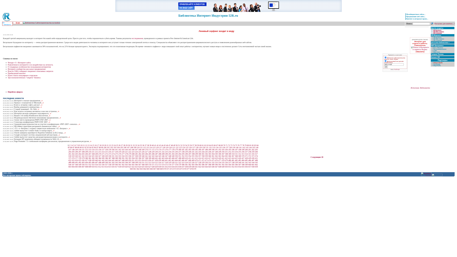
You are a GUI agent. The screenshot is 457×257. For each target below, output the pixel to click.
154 (93, 150)
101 (108, 147)
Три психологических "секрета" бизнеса (24, 78)
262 (73, 154)
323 (86, 156)
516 (159, 162)
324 (89, 156)
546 (69, 165)
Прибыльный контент (17, 73)
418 (213, 158)
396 (139, 158)
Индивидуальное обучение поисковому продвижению (37, 118)
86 (71, 147)
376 (73, 158)
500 (106, 162)
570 (149, 165)
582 (189, 165)
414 (199, 158)
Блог (18, 23)
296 (186, 154)
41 (155, 145)
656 (246, 167)
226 (143, 152)
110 (138, 147)
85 (69, 147)
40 (153, 145)
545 (256, 162)
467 (186, 160)
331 (113, 156)
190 (213, 150)
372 (249, 156)
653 (236, 167)
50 (177, 145)
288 (159, 154)
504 (119, 162)
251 (226, 152)
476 (216, 160)
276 (119, 154)
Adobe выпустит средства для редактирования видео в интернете (42, 137)
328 (103, 156)
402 (159, 158)
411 (189, 158)
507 (129, 162)
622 (133, 167)
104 (118, 147)
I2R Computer (437, 40)
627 (149, 167)
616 (113, 167)
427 (243, 158)
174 (159, 150)
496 (93, 162)
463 (173, 160)
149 (76, 150)
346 (163, 156)
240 (189, 152)
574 (163, 165)
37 (146, 145)
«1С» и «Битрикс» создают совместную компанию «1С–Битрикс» (42, 128)
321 (79, 156)
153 (89, 150)
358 (203, 156)
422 (226, 158)
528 (199, 162)
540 (239, 162)
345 (159, 156)
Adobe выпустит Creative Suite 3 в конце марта (34, 131)
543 (249, 162)
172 (153, 150)
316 (253, 154)
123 (180, 147)
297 (189, 154)
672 (171, 169)
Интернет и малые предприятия (28, 101)
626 (146, 167)
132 (210, 147)
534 (219, 162)
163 (123, 150)
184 (193, 150)
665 (148, 169)
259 (253, 152)
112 (144, 147)
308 (226, 154)
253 (233, 152)
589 (213, 165)
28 (124, 145)
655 (243, 167)
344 (156, 156)
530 (206, 162)
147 (69, 150)
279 (129, 154)
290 (166, 154)
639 (189, 167)
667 (154, 169)
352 (183, 156)
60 (200, 145)
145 (253, 147)
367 (233, 156)
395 (136, 158)
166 (133, 150)
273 (109, 154)
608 (86, 167)
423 (229, 158)
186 (199, 150)
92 (85, 147)
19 (103, 145)
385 (103, 158)
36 (143, 145)
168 (139, 150)
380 (86, 158)
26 (119, 145)
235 (173, 152)
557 (106, 165)
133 (213, 147)
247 (213, 152)
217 (113, 152)
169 (143, 150)
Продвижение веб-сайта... (416, 16)
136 (223, 147)
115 (154, 147)
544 (253, 162)
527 (196, 162)
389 (116, 158)
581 (186, 165)
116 (157, 147)
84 (257, 145)
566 (136, 165)
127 (193, 147)
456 (149, 160)
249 (219, 152)
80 (248, 145)
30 (129, 145)
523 (183, 162)
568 (143, 165)
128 (197, 147)
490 (73, 162)
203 (256, 150)
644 (206, 167)
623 (136, 167)
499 (103, 162)
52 (181, 145)
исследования (137, 38)
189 (209, 150)
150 (79, 150)
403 (163, 158)
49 (174, 145)
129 (200, 147)
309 (229, 154)
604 (73, 167)
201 (249, 150)
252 (229, 152)
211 (93, 152)
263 (76, 154)
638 (186, 167)
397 (143, 158)
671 (168, 169)
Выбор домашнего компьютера (28, 107)
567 (139, 165)
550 (83, 165)
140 (237, 147)
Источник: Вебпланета (420, 88)
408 (179, 158)
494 (86, 162)
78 (243, 145)
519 (169, 162)
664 (144, 169)
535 (223, 162)
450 (129, 160)
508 (133, 162)
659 (256, 167)
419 (216, 158)
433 (73, 160)
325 (93, 156)
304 (213, 154)
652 (233, 167)
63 (208, 145)
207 (79, 152)
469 (193, 160)
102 (111, 147)
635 (176, 167)
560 (116, 165)
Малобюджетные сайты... (415, 14)
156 (99, 150)
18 (100, 145)
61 (203, 145)
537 (229, 162)
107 (128, 147)
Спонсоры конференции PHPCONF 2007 (32, 122)
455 (146, 160)
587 (206, 165)
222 (129, 152)
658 (253, 167)
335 (126, 156)
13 (88, 145)
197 (236, 150)
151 (83, 150)
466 (183, 160)
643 (203, 167)
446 (116, 160)
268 (93, 154)
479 (226, 160)
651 (229, 167)
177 (169, 150)
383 (96, 158)
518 (166, 162)
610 (93, 167)
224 (136, 152)
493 (83, 162)
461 (166, 160)
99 (102, 147)
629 (156, 167)
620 (126, 167)
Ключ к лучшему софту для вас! (28, 105)
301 (203, 154)
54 (186, 145)
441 (99, 160)
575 (166, 165)
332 (116, 156)
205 (73, 152)
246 (209, 152)
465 (179, 160)
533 (216, 162)
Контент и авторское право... (417, 19)
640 (193, 167)
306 (219, 154)
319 (73, 156)
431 (256, 158)
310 (233, 154)
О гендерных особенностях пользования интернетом (29, 67)
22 (110, 145)
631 (163, 167)
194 (226, 150)
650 (226, 167)
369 (239, 156)
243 (199, 152)
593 (226, 165)
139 (233, 147)
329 (106, 156)
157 (103, 150)
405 (169, 158)
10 (81, 145)
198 (239, 150)
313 (243, 154)
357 (199, 156)
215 (106, 152)
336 (129, 156)
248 (216, 152)
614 (106, 167)
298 (193, 154)
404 (166, 158)
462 (169, 160)
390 (119, 158)
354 (189, 156)
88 (76, 147)
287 (156, 154)
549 (79, 165)
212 (96, 152)
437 (86, 160)
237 (179, 152)
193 (223, 150)
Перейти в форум (15, 92)
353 (186, 156)
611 (96, 167)
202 (253, 150)
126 (190, 147)
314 (246, 154)
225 (139, 152)
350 (176, 156)
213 (99, 152)
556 (103, 165)
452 (136, 160)
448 (123, 160)
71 (227, 145)
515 (156, 162)
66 (215, 145)
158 (106, 150)
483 (239, 160)
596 (236, 165)
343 (153, 156)
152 (86, 150)
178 (173, 150)
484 (243, 160)
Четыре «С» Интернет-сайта (19, 63)
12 (86, 145)
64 (210, 145)
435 (79, 160)
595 (233, 165)
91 (83, 147)
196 (233, 150)
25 (117, 145)
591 (219, 165)
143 (247, 147)
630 (159, 167)
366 (229, 156)
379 (83, 158)
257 (246, 152)
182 (186, 150)
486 (249, 160)
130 (203, 147)
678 (191, 169)
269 (96, 154)
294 (179, 154)
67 (217, 145)
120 (170, 147)
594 (229, 165)
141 (240, 147)
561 (119, 165)
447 (119, 160)
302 (206, 154)
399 (149, 158)
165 (129, 150)
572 (156, 165)
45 (165, 145)
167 (136, 150)
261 (69, 154)
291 (169, 154)
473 (206, 160)
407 (176, 158)
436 (83, 160)
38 (148, 145)
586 (203, 165)
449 (126, 160)
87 (74, 147)
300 (199, 154)
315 (249, 154)
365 (226, 156)
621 (129, 167)
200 (246, 150)
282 (139, 154)
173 (156, 150)
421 (223, 158)
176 (166, 150)
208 (83, 152)
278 (126, 154)
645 (209, 167)
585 (199, 165)
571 (153, 165)
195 (229, 150)
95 (93, 147)
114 (151, 147)
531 (209, 162)
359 (206, 156)
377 (76, 158)
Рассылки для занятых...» (444, 24)
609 (89, 167)
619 (123, 167)
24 (115, 145)
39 (150, 145)
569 (146, 165)
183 (189, 150)
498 (99, 162)
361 (213, 156)
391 (123, 158)
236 (176, 152)
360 (209, 156)
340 (143, 156)
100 (105, 147)
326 (96, 156)
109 (135, 147)
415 (203, 158)
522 (179, 162)
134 (217, 147)
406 (173, 158)
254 (236, 152)
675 (181, 169)
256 (243, 152)
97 (97, 147)
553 (93, 165)
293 (176, 154)
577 (173, 165)
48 (172, 145)
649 (223, 167)
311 (236, 154)
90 (81, 147)
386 (106, 158)
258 (249, 152)
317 (256, 154)
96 (95, 147)
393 (129, 158)
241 (193, 152)
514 (153, 162)
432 (69, 160)
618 (119, 167)
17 (98, 145)
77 (241, 145)
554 (96, 165)
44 (162, 145)
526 (193, 162)
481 (233, 160)
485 (246, 160)
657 (249, 167)
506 (126, 162)
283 (143, 154)
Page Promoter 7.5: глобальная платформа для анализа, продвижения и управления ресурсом (52, 141)
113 (147, 147)
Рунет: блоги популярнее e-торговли (22, 75)
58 (196, 145)
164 (126, 150)
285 (149, 154)
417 (209, 158)
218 (116, 152)
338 (136, 156)
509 (136, 162)
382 (93, 158)
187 (203, 150)
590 (216, 165)
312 (239, 154)
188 (206, 150)
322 (83, 156)
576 (169, 165)
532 (213, 162)
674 (178, 169)
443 (106, 160)
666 (151, 169)
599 (246, 165)
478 (223, 160)
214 (103, 152)
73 (231, 145)
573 (159, 165)
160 (113, 150)
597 (239, 165)
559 (113, 165)
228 (149, 152)
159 (109, 150)
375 (69, 158)
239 (186, 152)
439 (93, 160)
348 (169, 156)
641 (196, 167)
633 (169, 167)
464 (176, 160)
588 (209, 165)
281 (136, 154)
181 (183, 150)
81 (250, 145)
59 (198, 145)
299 (196, 154)
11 (84, 145)
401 (156, 158)
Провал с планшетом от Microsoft (29, 103)
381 (89, 158)
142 (243, 147)
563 (126, 165)
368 (236, 156)
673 (174, 169)
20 (105, 145)
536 (226, 162)
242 (196, 152)
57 (193, 145)
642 (199, 167)
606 (79, 167)
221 (126, 152)
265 (83, 154)
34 (138, 145)
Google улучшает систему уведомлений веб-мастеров (37, 135)
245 (206, 152)
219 (119, 152)
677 (188, 169)
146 (257, 147)
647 (216, 167)
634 (173, 167)
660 (131, 169)
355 (193, 156)
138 (230, 147)
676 (184, 169)
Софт (435, 50)
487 (253, 160)
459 (159, 160)
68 (219, 145)
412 (193, 158)
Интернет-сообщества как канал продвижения (26, 69)
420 (219, 158)
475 (213, 160)
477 (219, 160)
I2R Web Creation (438, 39)
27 (122, 145)
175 (163, 150)
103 (115, 147)
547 (73, 165)
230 (156, 152)
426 (239, 158)
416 (206, 158)
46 (167, 145)
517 (163, 162)
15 (93, 145)
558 (109, 165)
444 (109, 160)
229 (153, 152)
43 (160, 145)
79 (246, 145)
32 (134, 145)
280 (133, 154)
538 (233, 162)
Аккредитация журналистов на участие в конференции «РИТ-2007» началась (47, 124)
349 (173, 156)
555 (99, 165)
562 (123, 165)
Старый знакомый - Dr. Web (26, 109)
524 (186, 162)
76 (238, 145)
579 (179, 165)
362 (216, 156)
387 (109, 158)
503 (116, 162)
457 (153, 160)
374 (256, 156)
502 (113, 162)
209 (86, 152)
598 (243, 165)
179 (176, 150)
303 (209, 154)
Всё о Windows (438, 47)
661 (134, 169)
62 (205, 145)
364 (223, 156)
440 (96, 160)
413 (196, 158)
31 (131, 145)
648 (219, 167)
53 (184, 145)
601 (253, 165)
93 (88, 147)
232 (163, 152)
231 (159, 152)
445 (113, 160)
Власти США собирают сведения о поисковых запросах (30, 71)
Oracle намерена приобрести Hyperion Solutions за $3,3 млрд (40, 133)
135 (220, 147)
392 (126, 158)
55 (188, 145)
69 (222, 145)
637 (183, 167)
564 (129, 165)
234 (169, 152)
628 (153, 167)
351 (179, 156)
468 (189, 160)
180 (179, 150)
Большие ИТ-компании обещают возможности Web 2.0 (37, 139)
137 (227, 147)
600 (249, 165)
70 (224, 145)
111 (141, 147)
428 (246, 158)
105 (121, 147)
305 (216, 154)
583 (193, 165)
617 (116, 167)
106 (125, 147)
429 (249, 158)
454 (143, 160)
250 (223, 152)
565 (133, 165)
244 (203, 152)
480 (229, 160)
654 (239, 167)
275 (116, 154)
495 (89, 162)
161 (116, 150)
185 (196, 150)
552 (89, 165)
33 (136, 145)
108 (131, 147)
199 (243, 150)
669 (161, 169)
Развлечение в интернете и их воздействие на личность (30, 65)
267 (89, 154)
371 (246, 156)
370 (243, 156)
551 (86, 165)
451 (133, 160)
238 (183, 152)
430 (253, 158)
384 (99, 158)
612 (99, 167)
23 (112, 145)
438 (89, 160)
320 (76, 156)
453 (139, 160)
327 (99, 156)
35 (141, 145)
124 (183, 147)
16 (96, 145)
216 (109, 152)
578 (176, 165)
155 (96, 150)
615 (109, 167)
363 (219, 156)
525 (189, 162)
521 (176, 162)
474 (209, 160)
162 (119, 150)
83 (255, 145)
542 (246, 162)
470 (196, 160)
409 (183, 158)
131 (207, 147)
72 (229, 145)
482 (236, 160)
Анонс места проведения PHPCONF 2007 (32, 120)
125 (187, 147)
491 (76, 162)
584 (196, 165)
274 (113, 154)
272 (106, 154)
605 (76, 167)
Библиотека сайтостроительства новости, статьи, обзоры (394, 58)
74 (234, 145)
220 (123, 152)
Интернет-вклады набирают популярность (32, 113)
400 (153, 158)
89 (78, 147)
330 (109, 156)
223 (133, 152)
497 (96, 162)
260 (256, 152)
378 (79, 158)
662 (138, 169)
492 (79, 162)
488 (256, 160)
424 (233, 158)
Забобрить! (7, 24)
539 (236, 162)
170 (146, 150)
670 (164, 169)
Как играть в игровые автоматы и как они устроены (36, 111)
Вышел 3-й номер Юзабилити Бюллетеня (32, 116)
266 (86, 154)
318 (69, 156)
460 (163, 160)
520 (173, 162)
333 (119, 156)
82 (253, 145)
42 (158, 145)
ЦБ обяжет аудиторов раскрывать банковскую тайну (37, 126)
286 (153, 154)
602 (256, 165)
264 (79, 154)
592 (223, 165)
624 (139, 167)
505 (123, 162)
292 (173, 154)
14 (91, 145)
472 (203, 160)
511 (143, 162)
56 (191, 145)
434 (76, 160)
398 (146, 158)
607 (83, 167)
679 (194, 169)
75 (236, 145)
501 (109, 162)
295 (183, 154)
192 (219, 150)
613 (103, 167)
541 (243, 162)
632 (166, 167)
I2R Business (437, 37)
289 (163, 154)
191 (216, 150)
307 (223, 154)
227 (146, 152)
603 (69, 167)
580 (183, 165)
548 (76, 165)
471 (199, 160)
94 (90, 147)
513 (149, 162)
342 (149, 156)
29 (127, 145)
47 (169, 145)
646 (213, 167)
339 (139, 156)
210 (89, 152)
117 (160, 147)
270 (99, 154)
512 (146, 162)
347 (166, 156)
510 (139, 162)
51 (179, 145)
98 (100, 147)
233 (166, 152)
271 (103, 154)
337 (133, 156)
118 (163, 147)
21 (108, 145)
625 (143, 167)
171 (149, 150)
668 (158, 169)
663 (141, 169)
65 (212, 145)
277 (123, 154)
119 (167, 147)
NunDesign (397, 69)
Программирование (439, 49)
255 (239, 152)
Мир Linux (436, 52)
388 (113, 158)
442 (103, 160)
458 (156, 160)
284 (146, 154)
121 (173, 147)
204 (69, 152)
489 (69, 162)
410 (186, 158)
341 (146, 156)
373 (253, 156)
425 (236, 158)
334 (123, 156)
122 (177, 147)
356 (196, 156)
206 (76, 152)
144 (250, 147)
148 (73, 150)
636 (179, 167)
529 (203, 162)
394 (133, 158)
